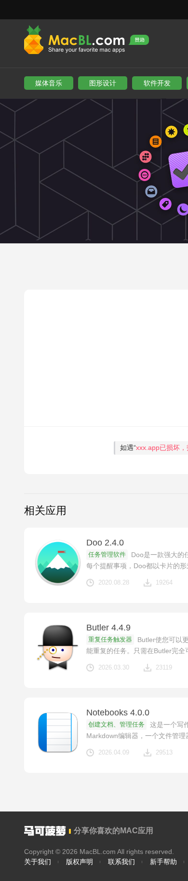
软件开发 (157, 83)
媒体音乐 (48, 83)
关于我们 (37, 862)
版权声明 (79, 862)
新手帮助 (163, 862)
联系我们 (121, 862)
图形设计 (102, 83)
